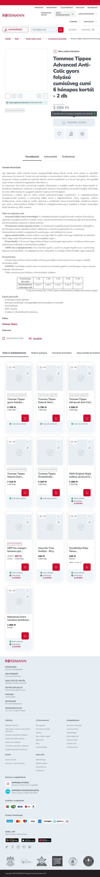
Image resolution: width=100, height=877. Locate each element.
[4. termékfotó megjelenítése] (26, 95)
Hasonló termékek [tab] (61, 352)
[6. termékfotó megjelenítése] (39, 95)
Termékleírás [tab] (32, 156)
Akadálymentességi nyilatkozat (16, 749)
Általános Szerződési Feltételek (16, 735)
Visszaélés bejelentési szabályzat (16, 746)
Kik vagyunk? (40, 725)
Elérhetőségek (41, 760)
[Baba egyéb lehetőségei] (21, 39)
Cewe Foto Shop (72, 729)
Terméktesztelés (72, 747)
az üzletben (78, 503)
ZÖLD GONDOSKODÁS (63, 14)
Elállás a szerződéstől (13, 742)
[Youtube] (24, 847)
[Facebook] (12, 847)
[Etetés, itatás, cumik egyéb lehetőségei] (43, 39)
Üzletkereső (40, 771)
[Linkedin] (29, 846)
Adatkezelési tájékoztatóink (14, 739)
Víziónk (38, 733)
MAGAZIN (80, 7)
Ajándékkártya (72, 733)
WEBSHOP (39, 7)
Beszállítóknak (41, 767)
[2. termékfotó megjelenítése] (14, 95)
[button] (88, 14)
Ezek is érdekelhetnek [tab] (14, 352)
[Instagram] (18, 847)
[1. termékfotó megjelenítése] (7, 95)
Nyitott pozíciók (10, 760)
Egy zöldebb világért (43, 736)
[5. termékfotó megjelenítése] (32, 95)
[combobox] (44, 29)
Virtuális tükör (72, 743)
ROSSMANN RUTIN (46, 14)
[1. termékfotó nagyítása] (26, 70)
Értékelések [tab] (68, 156)
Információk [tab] (50, 156)
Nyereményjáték (41, 747)
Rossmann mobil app (74, 725)
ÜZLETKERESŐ (67, 7)
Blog (37, 743)
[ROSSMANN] (15, 661)
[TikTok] (6, 847)
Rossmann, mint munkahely (15, 763)
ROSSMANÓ (92, 7)
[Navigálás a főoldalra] (13, 15)
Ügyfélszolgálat (41, 763)
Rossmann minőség (43, 729)
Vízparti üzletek (72, 740)
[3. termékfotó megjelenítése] (20, 95)
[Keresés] (61, 30)
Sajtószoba (40, 740)
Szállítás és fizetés (11, 725)
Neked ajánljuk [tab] (39, 352)
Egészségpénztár (73, 736)
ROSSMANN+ (51, 7)
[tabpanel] (50, 252)
